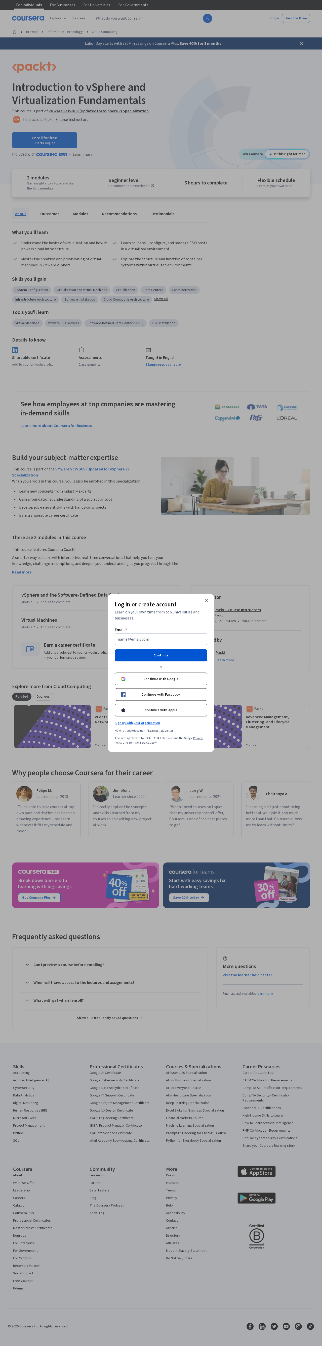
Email (121, 629)
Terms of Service (139, 743)
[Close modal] (206, 600)
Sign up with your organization (137, 723)
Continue (161, 655)
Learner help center (160, 731)
